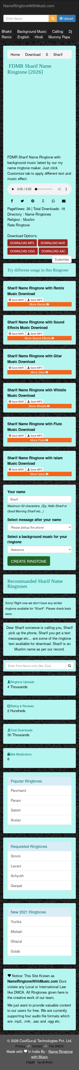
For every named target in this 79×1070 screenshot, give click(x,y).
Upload (68, 18)
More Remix (38, 304)
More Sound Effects (38, 338)
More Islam (38, 474)
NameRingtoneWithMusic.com (28, 5)
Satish (16, 810)
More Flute (38, 440)
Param (16, 800)
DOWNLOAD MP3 (22, 243)
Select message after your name (34, 519)
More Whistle (38, 406)
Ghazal (16, 941)
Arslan (16, 819)
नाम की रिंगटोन (45, 1062)
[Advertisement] (39, 114)
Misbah (16, 931)
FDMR (30, 1062)
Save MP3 (36, 299)
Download (32, 54)
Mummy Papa (59, 36)
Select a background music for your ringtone (37, 539)
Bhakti (7, 31)
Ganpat (16, 885)
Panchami (18, 790)
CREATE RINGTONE (29, 561)
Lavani (16, 865)
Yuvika (16, 921)
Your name (16, 491)
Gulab (15, 951)
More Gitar (38, 372)
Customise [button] (62, 259)
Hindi (39, 36)
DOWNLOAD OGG (22, 251)
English (23, 36)
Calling (58, 31)
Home (15, 54)
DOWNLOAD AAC (53, 251)
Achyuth (17, 875)
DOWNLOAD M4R (53, 243)
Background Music (32, 31)
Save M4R (17, 299)
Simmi (16, 855)
